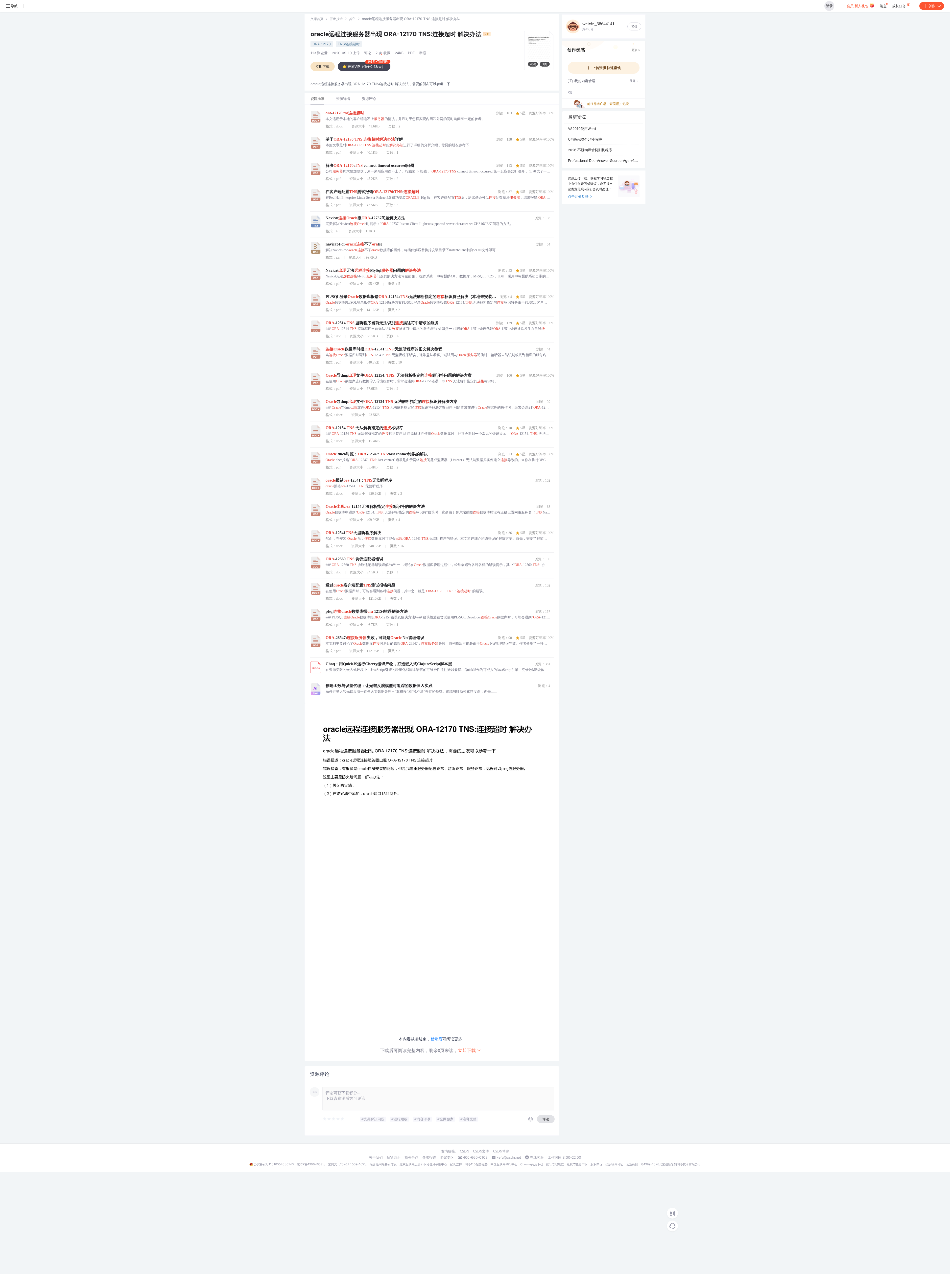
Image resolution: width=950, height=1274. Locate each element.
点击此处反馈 (578, 196)
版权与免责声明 (577, 1164)
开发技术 (336, 19)
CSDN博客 (501, 1151)
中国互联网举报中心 (504, 1164)
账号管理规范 (555, 1164)
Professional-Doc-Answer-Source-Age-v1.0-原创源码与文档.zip (603, 160)
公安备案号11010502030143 (274, 1164)
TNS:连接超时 (349, 44)
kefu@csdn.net (509, 1157)
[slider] (333, 1119)
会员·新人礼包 (858, 6)
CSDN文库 (481, 1151)
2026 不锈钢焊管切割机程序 (590, 150)
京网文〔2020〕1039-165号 (347, 1164)
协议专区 (447, 1157)
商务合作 (411, 1157)
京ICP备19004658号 (311, 1164)
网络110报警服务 (476, 1164)
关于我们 (376, 1157)
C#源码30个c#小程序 (585, 139)
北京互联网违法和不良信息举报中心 (423, 1164)
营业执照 (632, 1164)
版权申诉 (596, 1164)
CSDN (464, 1151)
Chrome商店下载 (531, 1164)
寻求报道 (429, 1157)
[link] (316, 19)
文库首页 (316, 19)
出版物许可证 (614, 1164)
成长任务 (899, 6)
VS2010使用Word (582, 128)
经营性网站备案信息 (383, 1164)
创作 (931, 6)
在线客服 (537, 1157)
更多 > (636, 50)
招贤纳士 (394, 1157)
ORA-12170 (321, 44)
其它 (352, 19)
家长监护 (456, 1164)
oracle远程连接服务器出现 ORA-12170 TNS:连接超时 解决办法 (396, 34)
